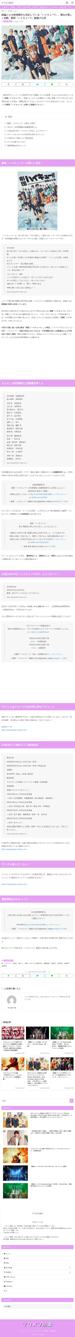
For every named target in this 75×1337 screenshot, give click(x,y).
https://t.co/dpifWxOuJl (40, 632)
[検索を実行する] (72, 1101)
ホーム (7, 1254)
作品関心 (6, 21)
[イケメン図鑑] (7, 2)
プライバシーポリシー (35, 1331)
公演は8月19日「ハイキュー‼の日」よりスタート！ (27, 130)
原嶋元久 (53, 963)
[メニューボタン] (72, 2)
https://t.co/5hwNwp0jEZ (38, 494)
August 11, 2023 (60, 658)
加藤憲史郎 (47, 963)
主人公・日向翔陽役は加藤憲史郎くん (22, 127)
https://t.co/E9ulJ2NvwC (33, 924)
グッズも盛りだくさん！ (17, 141)
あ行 (11, 21)
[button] (8, 84)
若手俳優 (8, 1267)
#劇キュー (52, 494)
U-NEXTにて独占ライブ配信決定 (20, 138)
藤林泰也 (4, 966)
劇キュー (21, 963)
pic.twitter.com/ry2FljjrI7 (38, 497)
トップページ (23, 1331)
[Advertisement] (38, 356)
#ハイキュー (62, 494)
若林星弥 (66, 963)
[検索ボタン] (67, 2)
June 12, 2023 (49, 546)
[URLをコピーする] (67, 84)
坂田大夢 (60, 963)
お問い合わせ (10, 1277)
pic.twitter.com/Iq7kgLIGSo (38, 542)
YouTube (9, 1286)
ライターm (11, 1008)
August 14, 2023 (60, 928)
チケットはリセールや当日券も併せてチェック (25, 134)
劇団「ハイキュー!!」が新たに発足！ (21, 123)
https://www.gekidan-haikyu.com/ (14, 730)
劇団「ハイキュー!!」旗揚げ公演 (33, 963)
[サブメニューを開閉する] (69, 1267)
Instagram (8, 1281)
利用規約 (46, 1331)
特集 (7, 1263)
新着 (7, 1258)
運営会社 (53, 1331)
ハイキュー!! (7, 963)
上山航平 (14, 963)
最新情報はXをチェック (16, 145)
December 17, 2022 (60, 501)
